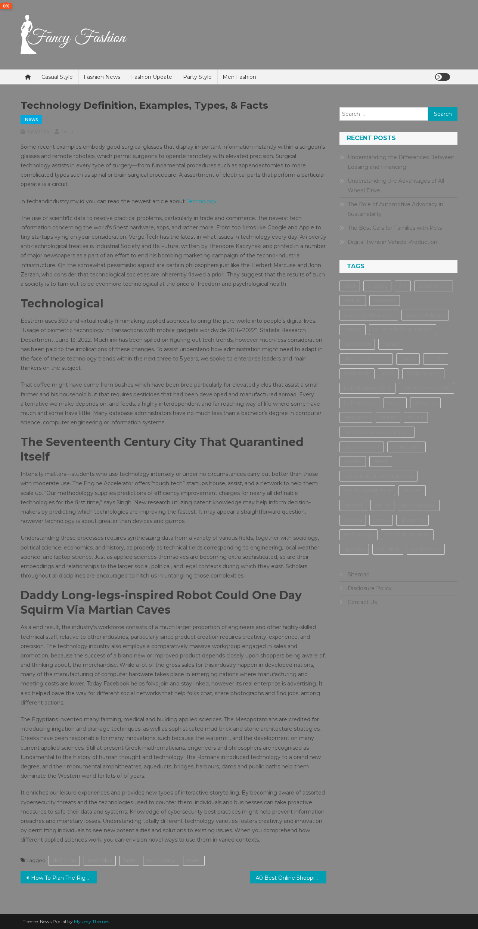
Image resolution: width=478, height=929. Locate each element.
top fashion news (407, 534)
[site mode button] (442, 77)
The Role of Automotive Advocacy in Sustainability (395, 209)
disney (390, 344)
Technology (201, 201)
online (382, 505)
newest (353, 505)
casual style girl (425, 315)
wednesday (426, 549)
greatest (425, 402)
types (194, 860)
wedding (387, 549)
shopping (412, 520)
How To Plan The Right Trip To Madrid (64, 877)
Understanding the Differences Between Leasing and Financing (401, 162)
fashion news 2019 (367, 388)
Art (403, 285)
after (350, 285)
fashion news (423, 373)
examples (100, 860)
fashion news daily (426, 388)
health (388, 417)
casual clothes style (369, 315)
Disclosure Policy (370, 588)
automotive (433, 285)
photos (353, 520)
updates (354, 549)
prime (381, 520)
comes (352, 329)
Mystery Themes (91, 921)
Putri (67, 131)
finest (395, 402)
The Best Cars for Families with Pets (395, 227)
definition (64, 860)
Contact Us (362, 602)
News (31, 119)
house (416, 417)
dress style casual (366, 358)
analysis (377, 285)
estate (435, 358)
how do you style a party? (377, 431)
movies (412, 490)
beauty (353, 300)
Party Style (197, 77)
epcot (408, 358)
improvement (362, 446)
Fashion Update (151, 77)
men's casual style (367, 490)
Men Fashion (239, 77)
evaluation (357, 373)
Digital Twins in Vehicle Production (392, 242)
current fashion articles (402, 329)
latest (380, 461)
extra (388, 373)
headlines (356, 417)
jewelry (353, 461)
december (357, 344)
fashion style (360, 402)
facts (129, 860)
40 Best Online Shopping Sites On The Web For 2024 (291, 877)
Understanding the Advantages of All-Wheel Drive (397, 185)
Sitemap (359, 574)
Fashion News (102, 77)
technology (161, 860)
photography (418, 505)
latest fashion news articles (378, 476)
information (406, 446)
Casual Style (57, 77)
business (384, 300)
